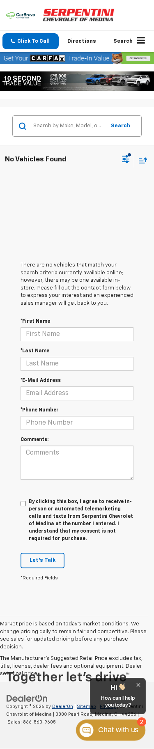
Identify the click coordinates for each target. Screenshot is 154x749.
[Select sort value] (140, 160)
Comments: (34, 439)
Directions (81, 41)
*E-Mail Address (41, 380)
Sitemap (86, 706)
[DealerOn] (27, 698)
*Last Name (35, 351)
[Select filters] (126, 160)
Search (120, 126)
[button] (30, 41)
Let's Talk (42, 560)
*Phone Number (40, 410)
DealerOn (62, 706)
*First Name (35, 321)
